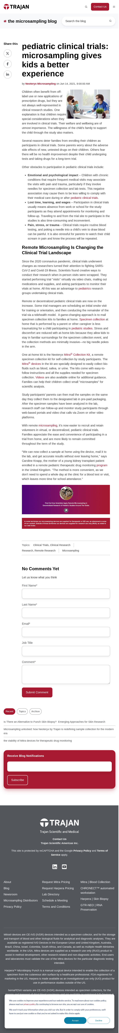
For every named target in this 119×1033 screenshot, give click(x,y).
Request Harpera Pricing (58, 888)
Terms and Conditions (56, 906)
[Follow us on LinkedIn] (54, 866)
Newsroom (10, 894)
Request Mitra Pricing (56, 882)
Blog (6, 888)
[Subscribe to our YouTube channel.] (64, 866)
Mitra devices (31, 363)
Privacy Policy (12, 906)
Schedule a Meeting (55, 900)
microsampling (48, 425)
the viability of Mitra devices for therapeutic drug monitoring (38, 740)
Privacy (78, 850)
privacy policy (29, 1004)
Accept (75, 1020)
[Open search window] (86, 6)
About (7, 882)
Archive (35, 711)
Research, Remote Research (39, 550)
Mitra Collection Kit (77, 354)
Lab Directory (50, 894)
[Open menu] (114, 6)
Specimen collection (92, 319)
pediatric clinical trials (84, 197)
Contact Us (100, 6)
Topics (22, 711)
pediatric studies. (83, 328)
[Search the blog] (110, 20)
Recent (9, 711)
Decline (98, 1020)
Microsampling (70, 550)
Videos (40, 377)
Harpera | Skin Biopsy (94, 898)
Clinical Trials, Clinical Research (51, 545)
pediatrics (85, 288)
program (102, 465)
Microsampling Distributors (21, 900)
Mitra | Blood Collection (95, 882)
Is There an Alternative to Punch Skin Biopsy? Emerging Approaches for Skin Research (54, 721)
